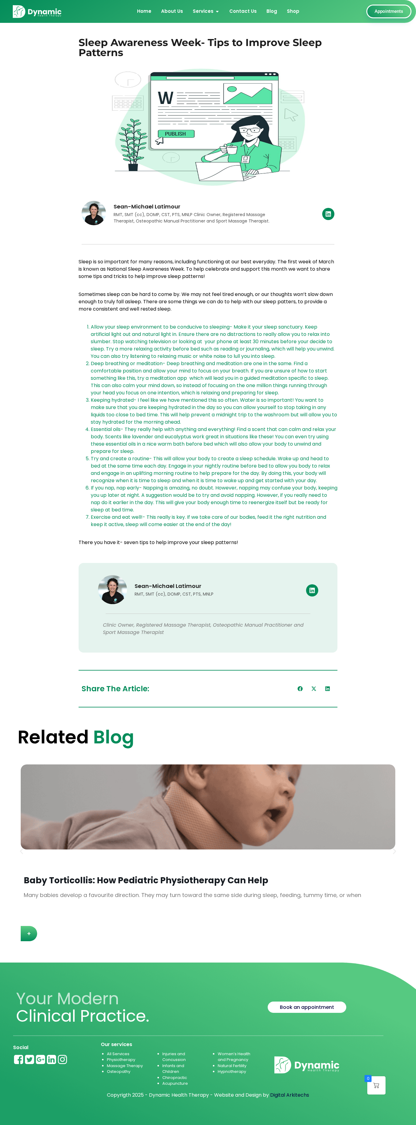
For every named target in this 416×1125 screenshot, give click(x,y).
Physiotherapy (121, 1060)
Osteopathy (118, 1071)
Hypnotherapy (232, 1071)
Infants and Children (173, 1069)
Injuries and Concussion (174, 1057)
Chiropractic (174, 1077)
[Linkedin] (328, 214)
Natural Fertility (232, 1066)
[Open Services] (217, 11)
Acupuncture (175, 1083)
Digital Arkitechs (289, 1094)
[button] (300, 689)
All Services (118, 1054)
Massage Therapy (125, 1066)
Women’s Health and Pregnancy (234, 1057)
